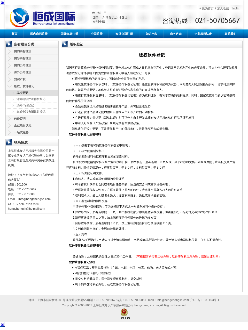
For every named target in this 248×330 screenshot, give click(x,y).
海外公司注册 (124, 34)
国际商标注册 (69, 34)
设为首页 (208, 8)
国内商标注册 (39, 34)
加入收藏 (223, 8)
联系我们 (230, 34)
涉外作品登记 (25, 105)
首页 (14, 34)
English (236, 8)
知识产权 (151, 34)
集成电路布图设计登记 (31, 111)
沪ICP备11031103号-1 (204, 300)
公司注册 (97, 34)
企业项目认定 (203, 34)
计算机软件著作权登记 (31, 99)
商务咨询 (176, 34)
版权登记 (22, 92)
